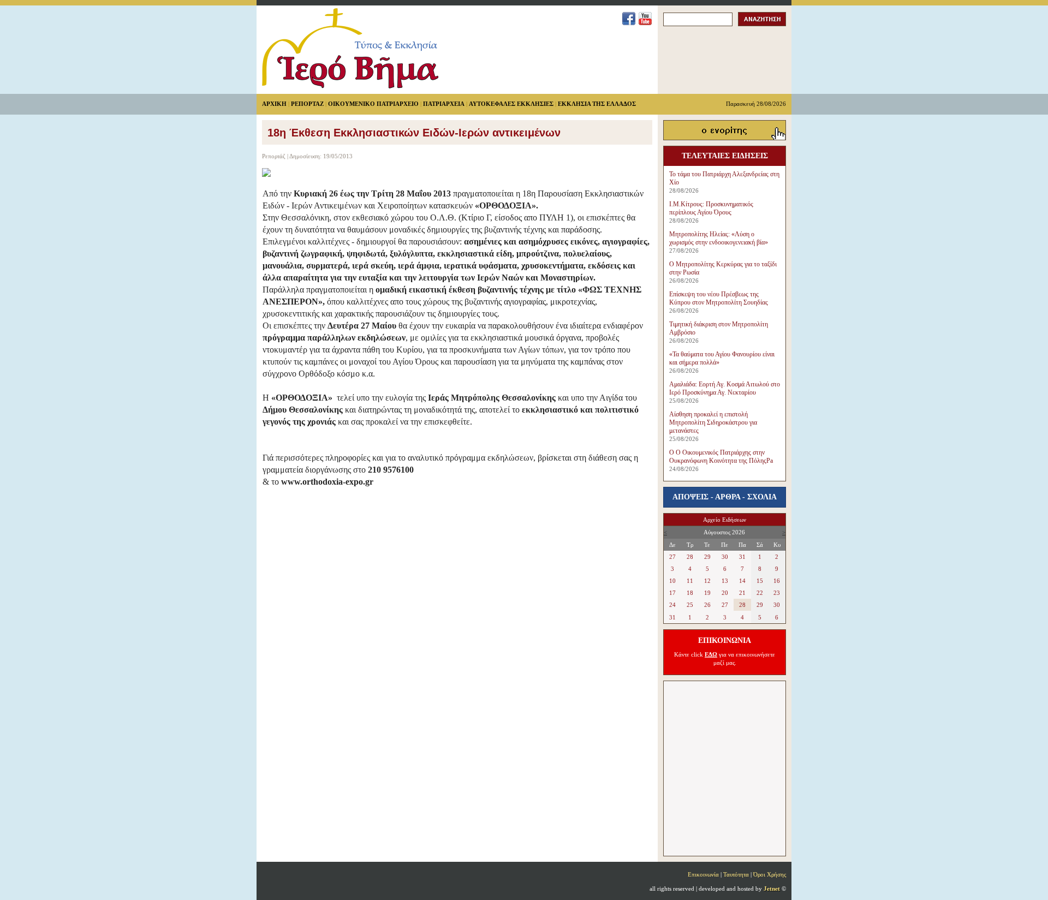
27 (672, 556)
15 (760, 580)
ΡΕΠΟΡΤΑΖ (307, 103)
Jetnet (772, 888)
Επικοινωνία (703, 874)
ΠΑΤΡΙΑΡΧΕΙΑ (444, 103)
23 (776, 592)
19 (707, 592)
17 (672, 592)
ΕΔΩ (711, 654)
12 (707, 580)
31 (742, 556)
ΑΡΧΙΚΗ (274, 103)
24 (672, 604)
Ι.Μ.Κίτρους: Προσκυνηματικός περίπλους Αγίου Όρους (711, 208)
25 (690, 604)
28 (690, 556)
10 (672, 580)
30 (725, 556)
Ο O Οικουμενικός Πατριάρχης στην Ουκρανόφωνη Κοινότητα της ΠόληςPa (721, 456)
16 (776, 580)
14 (742, 580)
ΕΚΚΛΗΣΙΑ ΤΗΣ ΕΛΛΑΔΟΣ (597, 103)
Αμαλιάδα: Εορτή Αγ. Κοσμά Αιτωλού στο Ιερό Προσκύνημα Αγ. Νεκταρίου (724, 388)
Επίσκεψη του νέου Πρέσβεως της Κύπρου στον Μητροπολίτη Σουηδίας (718, 298)
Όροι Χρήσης (769, 874)
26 (707, 604)
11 (690, 580)
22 (760, 592)
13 (725, 580)
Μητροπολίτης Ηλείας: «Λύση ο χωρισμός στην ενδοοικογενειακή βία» (718, 238)
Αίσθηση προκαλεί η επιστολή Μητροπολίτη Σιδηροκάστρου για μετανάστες (713, 422)
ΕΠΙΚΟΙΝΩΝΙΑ (724, 640)
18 (690, 592)
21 (742, 592)
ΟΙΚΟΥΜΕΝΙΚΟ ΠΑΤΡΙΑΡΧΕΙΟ (373, 103)
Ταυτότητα (736, 874)
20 (725, 592)
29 (707, 556)
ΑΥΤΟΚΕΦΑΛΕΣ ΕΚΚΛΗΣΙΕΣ (511, 103)
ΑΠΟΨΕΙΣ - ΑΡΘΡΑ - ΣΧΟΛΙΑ (724, 497)
